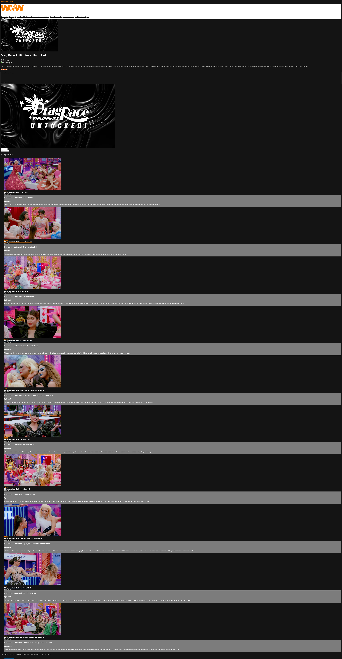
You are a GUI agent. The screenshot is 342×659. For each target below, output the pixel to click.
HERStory (46, 17)
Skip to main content (7, 1)
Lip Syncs (16, 17)
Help (11, 654)
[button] (1, 15)
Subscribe (4, 69)
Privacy (19, 654)
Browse (3, 17)
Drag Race (9, 17)
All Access (56, 17)
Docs (21, 17)
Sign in (87, 17)
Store (51, 17)
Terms (15, 654)
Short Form (27, 17)
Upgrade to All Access (67, 17)
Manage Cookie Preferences (37, 654)
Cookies (25, 654)
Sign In (13, 18)
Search (40, 17)
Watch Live (34, 17)
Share (9, 69)
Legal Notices (5, 654)
